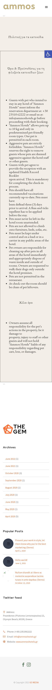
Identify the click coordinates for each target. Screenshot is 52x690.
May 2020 (9, 509)
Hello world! (21, 560)
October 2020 (12, 473)
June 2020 (10, 502)
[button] (48, 54)
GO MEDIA (34, 682)
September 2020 (13, 480)
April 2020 (10, 516)
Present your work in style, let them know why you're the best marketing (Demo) (30, 544)
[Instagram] (29, 665)
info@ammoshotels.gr (25, 636)
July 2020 (9, 494)
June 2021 (10, 466)
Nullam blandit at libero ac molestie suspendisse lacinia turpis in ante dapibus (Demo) (29, 576)
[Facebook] (23, 665)
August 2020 (11, 487)
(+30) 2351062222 (23, 631)
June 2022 (10, 458)
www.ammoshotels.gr (27, 641)
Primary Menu (46, 7)
